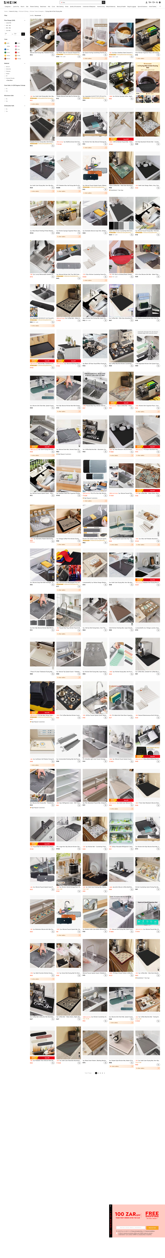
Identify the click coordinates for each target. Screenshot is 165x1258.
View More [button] (10, 80)
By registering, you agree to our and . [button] (135, 1231)
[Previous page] (94, 1073)
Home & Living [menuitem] (101, 6)
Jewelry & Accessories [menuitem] (75, 6)
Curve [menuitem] (53, 6)
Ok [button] (23, 34)
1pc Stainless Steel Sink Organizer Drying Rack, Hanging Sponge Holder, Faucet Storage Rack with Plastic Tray (68, 493)
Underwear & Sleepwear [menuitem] (89, 6)
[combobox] (36, 15)
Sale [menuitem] (27, 6)
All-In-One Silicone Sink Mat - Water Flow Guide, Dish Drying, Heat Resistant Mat (147, 274)
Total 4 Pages (88, 1073)
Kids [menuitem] (49, 6)
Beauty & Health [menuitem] (121, 6)
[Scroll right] (160, 6)
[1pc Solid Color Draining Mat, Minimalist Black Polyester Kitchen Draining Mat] (95, 869)
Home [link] (6, 11)
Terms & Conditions (150, 1231)
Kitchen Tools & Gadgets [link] (37, 11)
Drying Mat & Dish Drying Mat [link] (53, 11)
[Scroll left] (158, 6)
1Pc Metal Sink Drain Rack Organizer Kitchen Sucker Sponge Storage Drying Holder (121, 715)
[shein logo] (10, 2)
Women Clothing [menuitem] (34, 6)
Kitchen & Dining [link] (23, 11)
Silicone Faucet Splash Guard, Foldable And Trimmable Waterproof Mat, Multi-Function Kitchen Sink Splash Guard (95, 973)
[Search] (103, 2)
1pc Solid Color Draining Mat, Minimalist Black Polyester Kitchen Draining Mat (95, 887)
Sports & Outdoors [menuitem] (142, 6)
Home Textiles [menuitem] (152, 6)
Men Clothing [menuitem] (60, 6)
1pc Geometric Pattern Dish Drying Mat (42, 538)
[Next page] (104, 1073)
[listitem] (42, 39)
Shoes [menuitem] (66, 6)
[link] (149, 2)
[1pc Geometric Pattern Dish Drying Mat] (42, 521)
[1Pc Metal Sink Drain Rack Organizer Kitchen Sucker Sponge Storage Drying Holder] (121, 697)
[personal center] (146, 2)
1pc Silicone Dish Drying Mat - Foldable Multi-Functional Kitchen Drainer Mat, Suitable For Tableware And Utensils (42, 803)
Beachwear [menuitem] (43, 6)
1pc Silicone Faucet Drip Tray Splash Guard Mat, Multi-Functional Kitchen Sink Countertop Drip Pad (121, 493)
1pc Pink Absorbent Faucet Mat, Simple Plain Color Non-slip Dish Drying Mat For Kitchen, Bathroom (95, 803)
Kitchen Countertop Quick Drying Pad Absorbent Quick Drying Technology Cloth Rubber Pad (147, 887)
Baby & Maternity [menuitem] (110, 6)
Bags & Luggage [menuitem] (131, 6)
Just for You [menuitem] (16, 6)
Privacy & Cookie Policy (137, 1231)
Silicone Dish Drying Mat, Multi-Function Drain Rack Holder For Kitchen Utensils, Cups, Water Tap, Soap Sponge (121, 929)
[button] (157, 2)
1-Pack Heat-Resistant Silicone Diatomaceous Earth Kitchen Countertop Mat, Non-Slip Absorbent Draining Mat (148, 803)
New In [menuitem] (22, 6)
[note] (121, 139)
